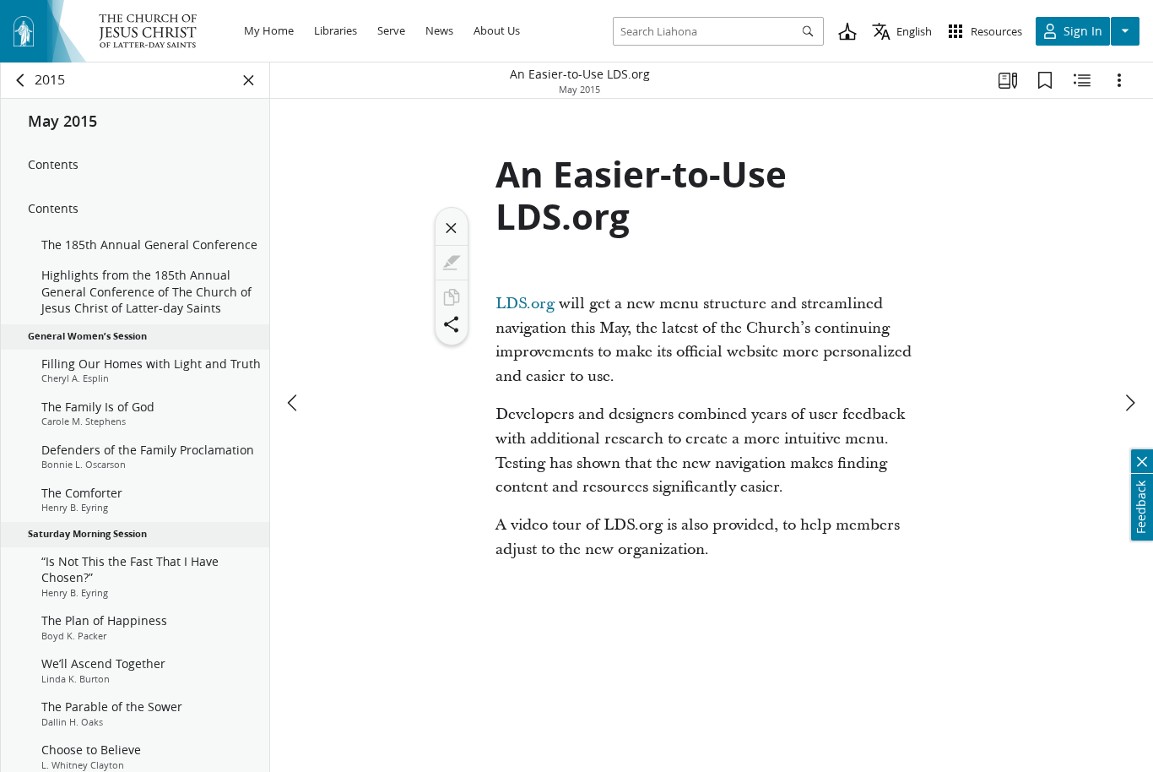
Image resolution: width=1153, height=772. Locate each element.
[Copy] (451, 297)
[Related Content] (1082, 80)
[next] (1129, 403)
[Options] (1119, 80)
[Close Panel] (249, 80)
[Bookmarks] (1045, 80)
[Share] (451, 324)
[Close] (451, 228)
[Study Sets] (1008, 80)
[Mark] (451, 262)
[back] (21, 80)
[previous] (294, 403)
